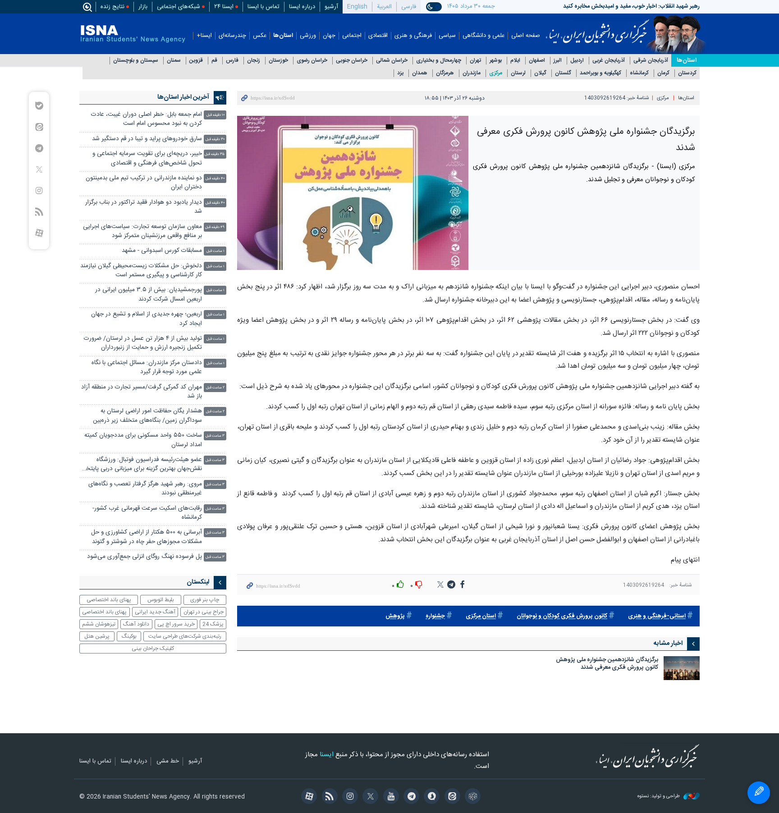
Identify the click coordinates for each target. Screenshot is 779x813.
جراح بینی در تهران (203, 612)
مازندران (472, 73)
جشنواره (435, 616)
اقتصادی (378, 36)
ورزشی (308, 36)
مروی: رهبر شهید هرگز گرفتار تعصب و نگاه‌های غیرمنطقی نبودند (145, 489)
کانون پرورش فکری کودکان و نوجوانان (562, 616)
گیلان (540, 73)
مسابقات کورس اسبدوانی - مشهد (162, 251)
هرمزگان (445, 73)
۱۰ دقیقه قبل (215, 115)
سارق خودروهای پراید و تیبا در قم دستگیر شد (147, 139)
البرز (558, 60)
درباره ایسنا (302, 7)
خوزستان (278, 60)
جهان (329, 36)
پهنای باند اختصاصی (109, 599)
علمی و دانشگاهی (483, 36)
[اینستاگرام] (348, 797)
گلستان (563, 73)
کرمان (663, 73)
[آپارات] (307, 797)
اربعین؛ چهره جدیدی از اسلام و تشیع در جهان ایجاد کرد (146, 319)
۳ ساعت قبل (215, 436)
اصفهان (537, 60)
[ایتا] (450, 797)
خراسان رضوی (312, 60)
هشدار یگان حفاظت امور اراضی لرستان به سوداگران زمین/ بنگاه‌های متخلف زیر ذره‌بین (147, 415)
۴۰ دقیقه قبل (215, 179)
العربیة (384, 7)
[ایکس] (369, 797)
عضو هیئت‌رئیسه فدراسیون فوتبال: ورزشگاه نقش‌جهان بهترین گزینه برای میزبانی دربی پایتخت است (141, 465)
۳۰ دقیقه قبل (215, 139)
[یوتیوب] (389, 797)
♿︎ (758, 792)
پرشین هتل (97, 636)
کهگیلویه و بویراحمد (600, 73)
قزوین (196, 60)
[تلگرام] (410, 797)
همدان (419, 73)
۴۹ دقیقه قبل (215, 227)
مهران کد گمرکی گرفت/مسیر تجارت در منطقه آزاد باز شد (141, 392)
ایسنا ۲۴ (224, 7)
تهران (475, 60)
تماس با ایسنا (263, 7)
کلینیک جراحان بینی (153, 648)
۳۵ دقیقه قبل (215, 154)
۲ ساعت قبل (215, 388)
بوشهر (496, 60)
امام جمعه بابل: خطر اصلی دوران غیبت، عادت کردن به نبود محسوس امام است (146, 119)
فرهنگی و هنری (413, 36)
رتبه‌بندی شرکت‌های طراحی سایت (184, 636)
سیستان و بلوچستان (135, 60)
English (357, 7)
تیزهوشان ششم (98, 624)
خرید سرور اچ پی (176, 624)
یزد (400, 73)
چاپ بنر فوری (204, 599)
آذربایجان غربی (608, 60)
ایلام (515, 60)
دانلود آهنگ (136, 624)
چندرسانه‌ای (232, 36)
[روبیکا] (471, 797)
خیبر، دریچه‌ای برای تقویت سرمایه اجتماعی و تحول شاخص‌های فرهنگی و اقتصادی (147, 158)
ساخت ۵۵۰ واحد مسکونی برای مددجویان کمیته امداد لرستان (143, 440)
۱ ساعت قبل (215, 251)
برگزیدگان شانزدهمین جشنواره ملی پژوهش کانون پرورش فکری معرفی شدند (607, 664)
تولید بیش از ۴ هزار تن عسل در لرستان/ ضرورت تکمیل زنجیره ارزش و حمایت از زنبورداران (143, 343)
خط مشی (167, 761)
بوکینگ (129, 636)
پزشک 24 (213, 624)
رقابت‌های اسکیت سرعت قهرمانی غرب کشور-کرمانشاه (147, 513)
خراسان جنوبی (351, 60)
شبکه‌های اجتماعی (178, 7)
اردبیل (577, 60)
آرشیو (331, 7)
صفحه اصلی (525, 36)
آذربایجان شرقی (650, 60)
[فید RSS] (328, 797)
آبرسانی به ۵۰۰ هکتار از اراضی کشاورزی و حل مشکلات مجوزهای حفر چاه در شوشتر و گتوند (146, 537)
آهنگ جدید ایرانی (155, 612)
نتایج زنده (112, 7)
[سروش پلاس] (430, 797)
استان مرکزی (481, 616)
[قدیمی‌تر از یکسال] (682, 668)
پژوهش (395, 616)
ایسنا (597, 28)
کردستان (687, 73)
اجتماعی (352, 36)
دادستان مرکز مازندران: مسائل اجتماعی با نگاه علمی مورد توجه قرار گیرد (147, 367)
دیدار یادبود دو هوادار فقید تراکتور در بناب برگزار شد (143, 207)
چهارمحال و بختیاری (438, 60)
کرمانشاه (639, 73)
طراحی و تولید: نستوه (659, 796)
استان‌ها (283, 36)
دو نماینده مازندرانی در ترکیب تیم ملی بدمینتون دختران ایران (144, 183)
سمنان (174, 60)
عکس (259, 36)
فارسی (408, 7)
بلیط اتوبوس (160, 599)
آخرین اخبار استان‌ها (183, 97)
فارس (232, 60)
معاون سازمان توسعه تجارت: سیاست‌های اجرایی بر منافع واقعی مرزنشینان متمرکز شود (142, 231)
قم (214, 60)
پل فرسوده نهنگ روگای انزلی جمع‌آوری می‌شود (144, 557)
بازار (142, 7)
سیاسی (447, 36)
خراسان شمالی (392, 60)
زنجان (253, 60)
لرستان (518, 73)
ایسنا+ (204, 36)
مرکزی (495, 73)
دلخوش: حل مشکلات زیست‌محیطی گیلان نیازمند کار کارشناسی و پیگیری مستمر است (141, 270)
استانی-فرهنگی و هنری (657, 616)
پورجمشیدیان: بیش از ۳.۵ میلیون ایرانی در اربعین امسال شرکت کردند (148, 294)
